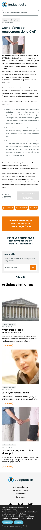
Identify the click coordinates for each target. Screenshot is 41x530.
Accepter (7, 522)
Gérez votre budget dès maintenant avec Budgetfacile (20, 223)
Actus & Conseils (20, 490)
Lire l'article (7, 345)
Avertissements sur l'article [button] (28, 196)
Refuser (18, 522)
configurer (29, 518)
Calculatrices (20, 493)
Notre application (20, 487)
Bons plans (20, 497)
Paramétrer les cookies (12, 526)
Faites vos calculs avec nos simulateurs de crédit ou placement (20, 240)
